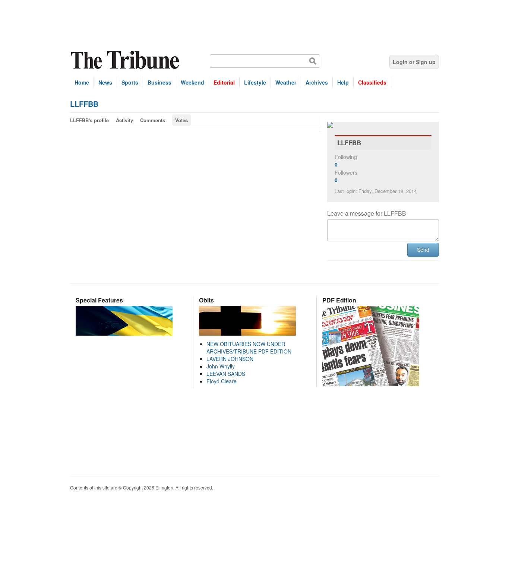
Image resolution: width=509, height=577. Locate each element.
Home (82, 82)
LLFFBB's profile (89, 120)
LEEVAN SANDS (225, 373)
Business (159, 82)
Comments (152, 120)
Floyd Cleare (221, 381)
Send (423, 249)
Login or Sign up (414, 62)
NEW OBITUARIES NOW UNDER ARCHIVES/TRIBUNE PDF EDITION (248, 347)
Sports (129, 82)
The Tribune (126, 60)
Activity (124, 120)
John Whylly (220, 366)
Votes (181, 120)
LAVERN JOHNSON (229, 358)
